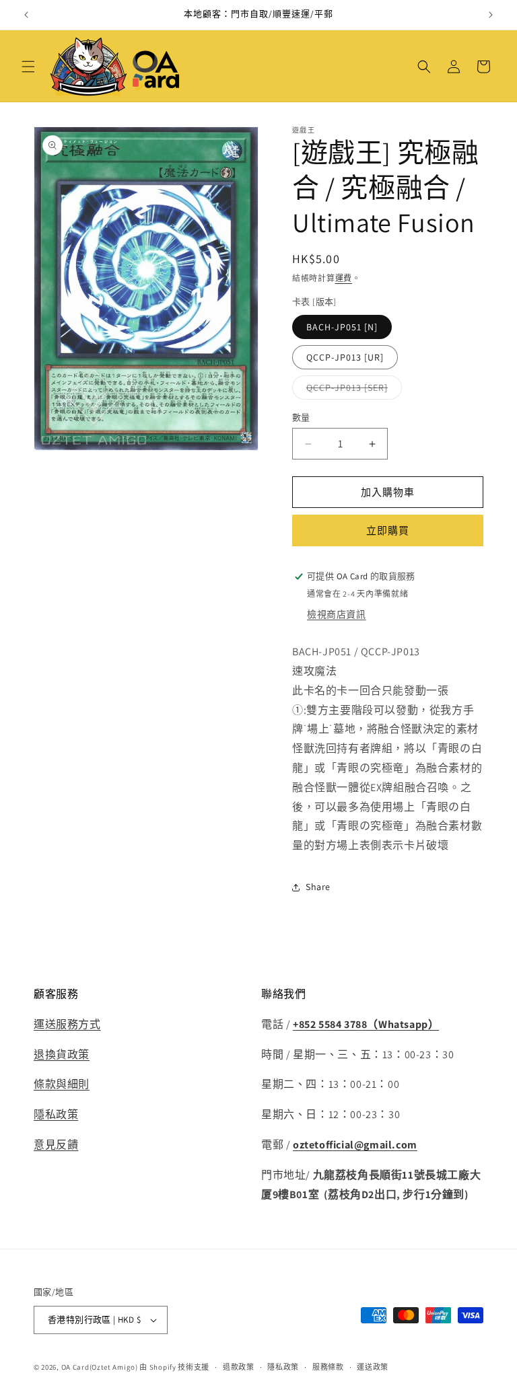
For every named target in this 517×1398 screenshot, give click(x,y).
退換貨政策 (62, 1054)
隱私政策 (56, 1114)
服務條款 (328, 1367)
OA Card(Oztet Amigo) (99, 1367)
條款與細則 (62, 1084)
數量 (301, 417)
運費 (343, 278)
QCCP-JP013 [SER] (351, 390)
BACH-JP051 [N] (342, 327)
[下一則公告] (491, 15)
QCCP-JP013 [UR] (345, 357)
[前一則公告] (26, 15)
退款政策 (238, 1367)
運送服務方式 (67, 1024)
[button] (28, 66)
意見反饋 (56, 1145)
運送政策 (372, 1367)
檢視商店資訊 (336, 614)
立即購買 (387, 530)
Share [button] (318, 887)
